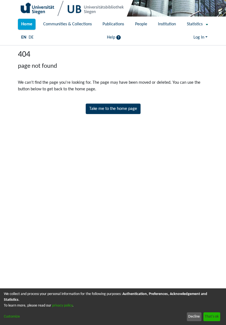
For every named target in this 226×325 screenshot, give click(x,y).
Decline (194, 317)
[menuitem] (196, 24)
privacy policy (62, 306)
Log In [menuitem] (198, 37)
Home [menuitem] (26, 24)
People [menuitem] (141, 24)
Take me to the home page (113, 109)
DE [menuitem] (31, 37)
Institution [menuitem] (167, 24)
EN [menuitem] (23, 37)
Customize (12, 317)
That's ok (212, 317)
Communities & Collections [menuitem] (67, 24)
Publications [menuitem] (113, 24)
